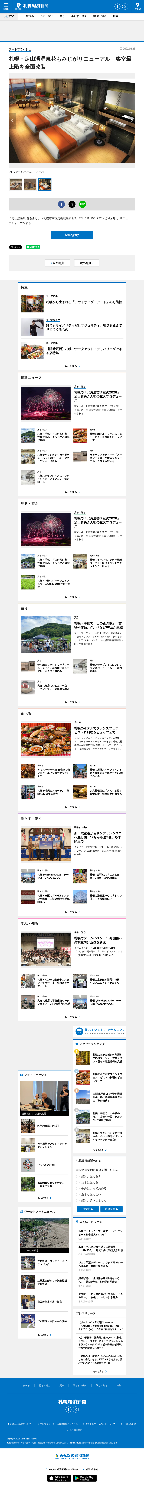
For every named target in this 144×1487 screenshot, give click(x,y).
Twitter (125, 7)
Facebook (117, 7)
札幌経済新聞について (20, 1424)
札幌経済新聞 (31, 6)
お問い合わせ (129, 1424)
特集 (115, 16)
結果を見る (111, 1208)
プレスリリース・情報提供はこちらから (59, 1424)
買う (62, 16)
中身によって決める (94, 1188)
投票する (88, 1208)
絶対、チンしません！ (95, 1200)
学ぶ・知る (100, 16)
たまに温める (89, 1182)
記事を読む (72, 235)
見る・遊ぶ (46, 16)
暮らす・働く (79, 16)
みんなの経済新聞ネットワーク (72, 1456)
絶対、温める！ (91, 1176)
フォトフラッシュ (20, 49)
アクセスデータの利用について (100, 1424)
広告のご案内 (76, 1430)
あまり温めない (91, 1194)
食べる (30, 16)
